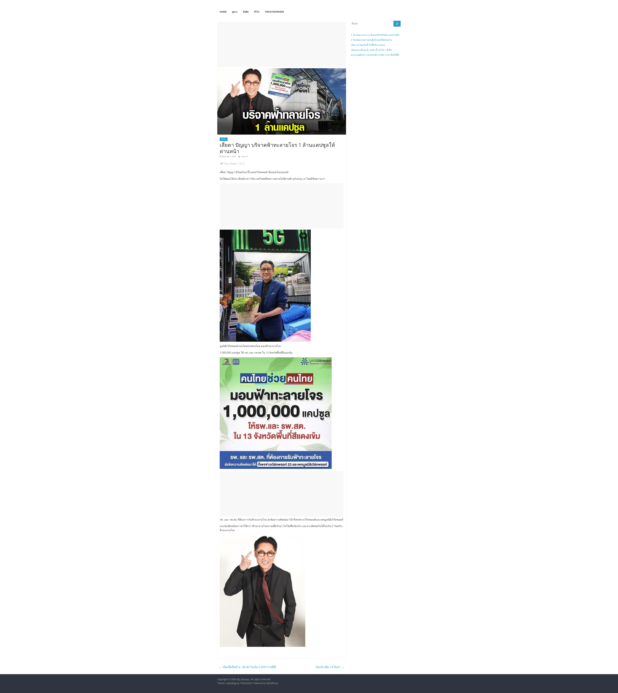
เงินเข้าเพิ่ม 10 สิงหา (329, 667)
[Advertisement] (281, 44)
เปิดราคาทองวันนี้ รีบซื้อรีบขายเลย (368, 44)
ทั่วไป (256, 11)
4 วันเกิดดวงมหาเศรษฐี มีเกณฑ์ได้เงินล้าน (371, 39)
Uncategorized (274, 11)
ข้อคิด (246, 11)
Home (223, 11)
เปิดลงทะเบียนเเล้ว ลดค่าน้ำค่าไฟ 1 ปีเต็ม (371, 49)
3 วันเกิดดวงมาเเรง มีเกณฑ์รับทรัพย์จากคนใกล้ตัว (375, 34)
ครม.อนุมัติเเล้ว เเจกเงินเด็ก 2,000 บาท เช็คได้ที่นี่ (375, 54)
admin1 (244, 156)
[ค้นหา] (397, 24)
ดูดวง (234, 11)
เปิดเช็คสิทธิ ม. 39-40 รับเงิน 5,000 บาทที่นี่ (247, 667)
